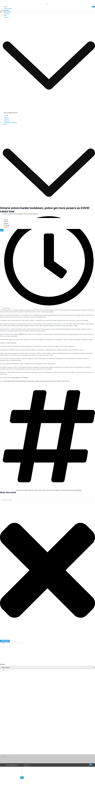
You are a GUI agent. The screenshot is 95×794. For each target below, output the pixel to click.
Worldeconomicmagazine (75, 490)
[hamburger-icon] (93, 6)
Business (6, 223)
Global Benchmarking (10, 122)
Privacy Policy (27, 772)
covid (17, 490)
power (44, 490)
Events (6, 117)
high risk (31, 490)
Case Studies (8, 8)
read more (14, 336)
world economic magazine (53, 490)
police (40, 490)
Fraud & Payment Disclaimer (31, 773)
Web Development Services (11, 112)
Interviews (7, 14)
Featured (6, 119)
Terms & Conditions (29, 770)
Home (5, 6)
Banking (6, 219)
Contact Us (27, 766)
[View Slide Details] (13, 643)
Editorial (6, 10)
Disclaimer (26, 768)
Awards (6, 115)
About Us (26, 764)
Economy (6, 227)
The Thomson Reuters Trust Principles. (18, 377)
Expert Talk (7, 12)
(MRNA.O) (21, 334)
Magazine (6, 121)
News (5, 15)
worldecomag (64, 490)
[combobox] (47, 500)
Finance (6, 221)
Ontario (36, 490)
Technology (7, 225)
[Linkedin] (90, 1)
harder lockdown (23, 490)
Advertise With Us (29, 775)
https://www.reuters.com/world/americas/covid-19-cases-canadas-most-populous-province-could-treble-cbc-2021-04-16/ (36, 381)
